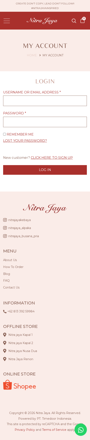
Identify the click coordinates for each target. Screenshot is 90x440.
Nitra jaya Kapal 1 (20, 335)
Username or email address (32, 92)
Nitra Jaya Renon (20, 359)
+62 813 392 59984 (21, 311)
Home (32, 55)
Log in (45, 170)
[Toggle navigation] (7, 21)
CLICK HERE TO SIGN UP (52, 158)
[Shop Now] (82, 20)
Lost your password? (25, 141)
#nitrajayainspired (45, 8)
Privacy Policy (25, 430)
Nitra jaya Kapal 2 (20, 343)
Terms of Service (54, 430)
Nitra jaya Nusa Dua (22, 351)
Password (14, 113)
